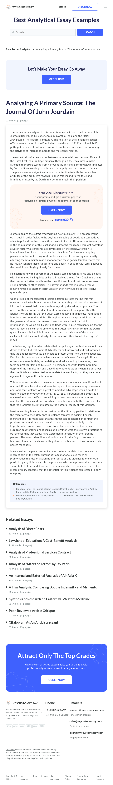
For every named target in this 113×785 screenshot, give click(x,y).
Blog (35, 776)
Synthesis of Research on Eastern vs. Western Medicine (49, 599)
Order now (85, 6)
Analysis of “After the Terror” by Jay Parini (39, 564)
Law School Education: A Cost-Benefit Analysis (43, 541)
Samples (10, 49)
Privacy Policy (67, 777)
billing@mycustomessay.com (86, 732)
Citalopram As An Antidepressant (33, 622)
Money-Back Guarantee (82, 777)
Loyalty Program (100, 777)
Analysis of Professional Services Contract (40, 552)
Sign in (62, 6)
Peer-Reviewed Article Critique (32, 611)
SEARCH (90, 32)
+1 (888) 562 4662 (55, 710)
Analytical (25, 49)
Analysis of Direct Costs (26, 529)
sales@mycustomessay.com (85, 721)
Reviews (44, 776)
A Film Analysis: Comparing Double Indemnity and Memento (53, 587)
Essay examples (24, 777)
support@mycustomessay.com (87, 710)
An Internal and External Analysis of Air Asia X (43, 576)
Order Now (56, 79)
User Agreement (55, 777)
